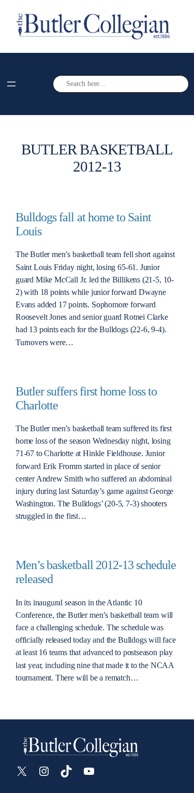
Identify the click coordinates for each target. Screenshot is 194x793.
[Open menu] (11, 84)
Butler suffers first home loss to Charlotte (86, 398)
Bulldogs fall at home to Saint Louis (83, 224)
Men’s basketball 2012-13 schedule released (96, 572)
